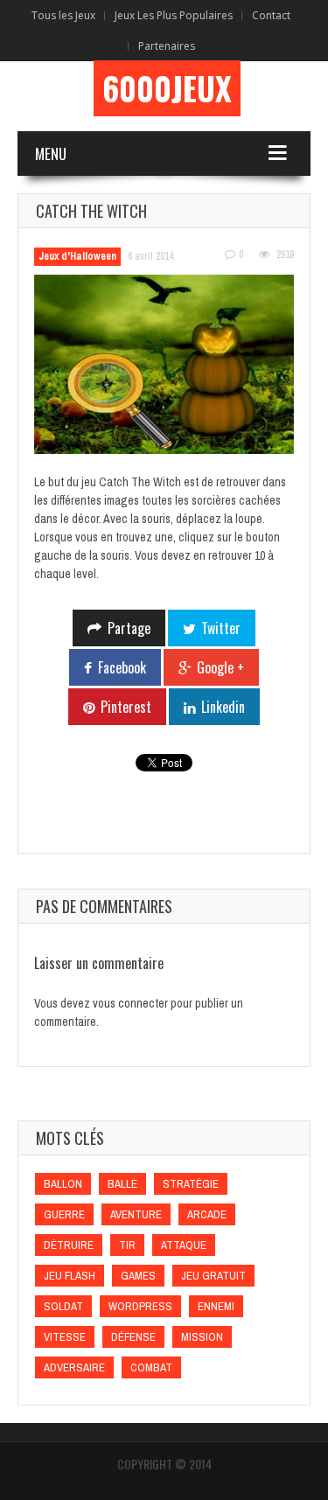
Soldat (63, 1306)
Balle (122, 1183)
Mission (202, 1336)
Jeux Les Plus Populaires (174, 15)
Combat (151, 1367)
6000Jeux (167, 88)
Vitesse (65, 1336)
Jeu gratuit (213, 1275)
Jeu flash (69, 1275)
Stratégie (191, 1183)
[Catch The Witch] (164, 364)
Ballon (63, 1183)
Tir (127, 1245)
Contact (271, 15)
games (138, 1275)
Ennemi (216, 1306)
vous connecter (130, 1003)
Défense (133, 1336)
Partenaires (166, 45)
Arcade (207, 1214)
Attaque (183, 1245)
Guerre (64, 1214)
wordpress (140, 1306)
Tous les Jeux (63, 15)
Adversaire (74, 1367)
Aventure (136, 1214)
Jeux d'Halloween (77, 256)
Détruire (69, 1245)
